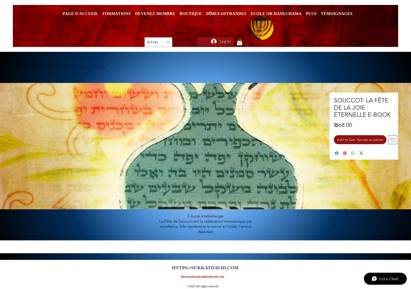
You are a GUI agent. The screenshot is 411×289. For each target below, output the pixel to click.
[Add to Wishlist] (392, 139)
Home (17, 67)
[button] (158, 42)
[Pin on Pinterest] (344, 153)
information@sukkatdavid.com (202, 276)
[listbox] (158, 42)
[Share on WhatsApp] (353, 153)
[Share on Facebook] (336, 153)
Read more (205, 231)
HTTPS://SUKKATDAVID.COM (205, 267)
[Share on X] (361, 153)
